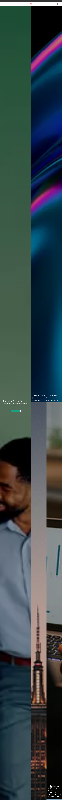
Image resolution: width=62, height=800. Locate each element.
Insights (19, 4)
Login (48, 4)
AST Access (7, 0)
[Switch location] (57, 4)
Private (8, 4)
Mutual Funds (14, 4)
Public (4, 4)
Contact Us (53, 4)
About (23, 4)
